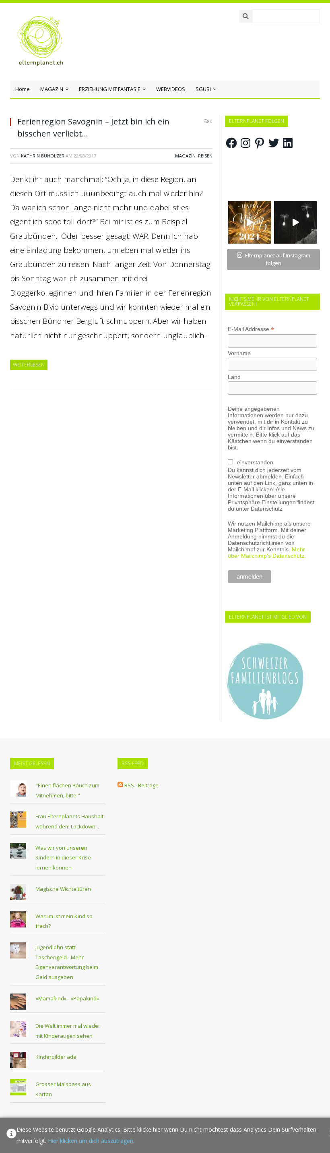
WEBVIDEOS (170, 89)
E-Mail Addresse (251, 329)
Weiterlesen (29, 364)
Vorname (239, 353)
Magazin (185, 156)
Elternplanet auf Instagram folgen (277, 259)
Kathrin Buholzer (42, 156)
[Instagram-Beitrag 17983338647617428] (249, 222)
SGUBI (203, 89)
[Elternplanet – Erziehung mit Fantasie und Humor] (40, 41)
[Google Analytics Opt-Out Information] (11, 1135)
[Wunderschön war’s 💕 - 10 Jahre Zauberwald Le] (295, 222)
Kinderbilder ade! (56, 1056)
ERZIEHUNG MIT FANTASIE (109, 89)
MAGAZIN (51, 89)
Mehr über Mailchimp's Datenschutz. (267, 552)
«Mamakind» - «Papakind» (67, 998)
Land (234, 377)
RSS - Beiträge (141, 785)
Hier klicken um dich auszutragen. (91, 1141)
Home (22, 89)
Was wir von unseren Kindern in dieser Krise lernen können (63, 857)
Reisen (205, 156)
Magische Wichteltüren (63, 888)
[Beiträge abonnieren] (120, 785)
